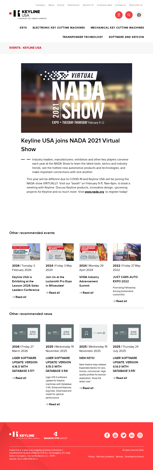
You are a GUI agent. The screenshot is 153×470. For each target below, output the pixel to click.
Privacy (91, 456)
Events (60, 5)
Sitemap (119, 456)
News (51, 5)
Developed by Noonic (134, 456)
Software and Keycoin (126, 37)
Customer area (104, 5)
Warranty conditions (105, 456)
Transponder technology (83, 37)
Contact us (120, 5)
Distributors (73, 5)
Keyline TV (88, 5)
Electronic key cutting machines (59, 27)
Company (40, 5)
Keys (23, 27)
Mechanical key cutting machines (117, 27)
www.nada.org (94, 192)
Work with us (135, 5)
